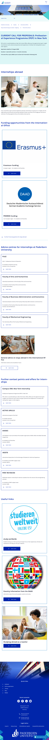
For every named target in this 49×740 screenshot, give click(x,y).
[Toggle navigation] (14, 18)
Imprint (6, 726)
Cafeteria (7, 684)
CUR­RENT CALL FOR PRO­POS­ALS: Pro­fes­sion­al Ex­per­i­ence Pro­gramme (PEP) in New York (24, 36)
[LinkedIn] (26, 701)
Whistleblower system (24, 726)
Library (6, 688)
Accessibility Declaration (38, 726)
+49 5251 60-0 (24, 715)
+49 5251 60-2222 (25, 718)
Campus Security (25, 717)
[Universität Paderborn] (24, 733)
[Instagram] (18, 701)
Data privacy (14, 726)
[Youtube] (30, 701)
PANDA (6, 692)
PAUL (6, 690)
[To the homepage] (6, 2)
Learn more (13, 173)
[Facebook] (22, 701)
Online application (9, 686)
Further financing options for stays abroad (15, 237)
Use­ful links (3, 18)
